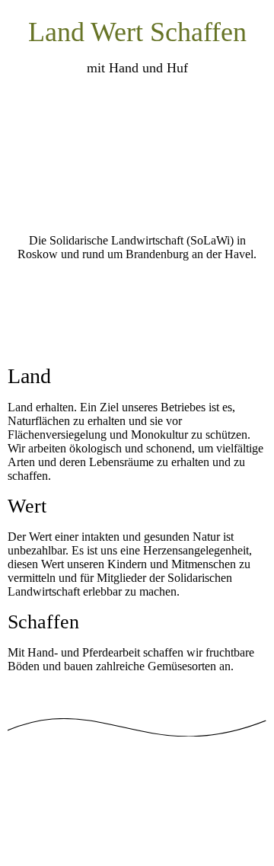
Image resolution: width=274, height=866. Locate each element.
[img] (137, 157)
